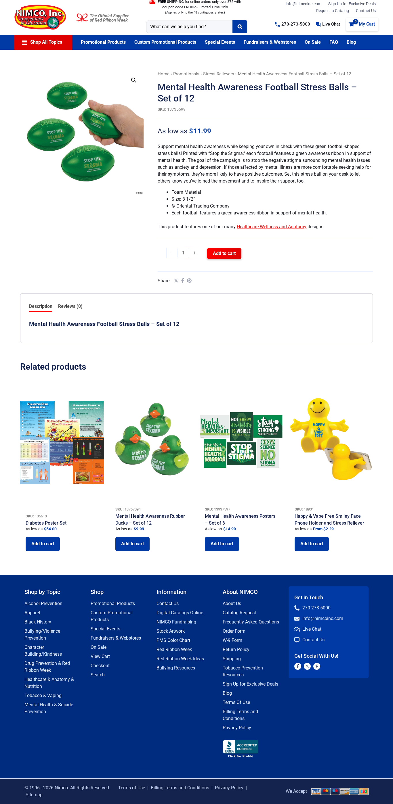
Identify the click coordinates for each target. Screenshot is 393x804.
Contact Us (366, 10)
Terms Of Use (236, 702)
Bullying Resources (176, 668)
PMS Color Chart (173, 640)
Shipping (232, 658)
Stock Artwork (171, 631)
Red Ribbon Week (174, 649)
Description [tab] (40, 306)
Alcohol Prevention (43, 603)
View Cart (100, 656)
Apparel (32, 612)
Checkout (100, 665)
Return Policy (236, 649)
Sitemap (34, 794)
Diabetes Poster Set (46, 523)
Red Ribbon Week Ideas (180, 658)
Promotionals (186, 73)
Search (98, 675)
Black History (37, 622)
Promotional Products (113, 603)
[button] (292, 24)
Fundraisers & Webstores (116, 638)
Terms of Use (131, 787)
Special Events (105, 629)
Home (163, 73)
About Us (232, 603)
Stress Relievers (218, 73)
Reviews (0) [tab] (70, 306)
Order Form (234, 631)
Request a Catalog (332, 10)
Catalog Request (239, 612)
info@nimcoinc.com (303, 3)
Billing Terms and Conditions (180, 787)
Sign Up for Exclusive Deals (352, 3)
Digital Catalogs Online (180, 612)
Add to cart (224, 253)
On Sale (98, 647)
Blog (227, 693)
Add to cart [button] (42, 543)
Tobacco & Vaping (43, 695)
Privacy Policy (237, 727)
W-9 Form (232, 640)
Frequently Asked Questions (251, 622)
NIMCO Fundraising (176, 622)
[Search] (239, 26)
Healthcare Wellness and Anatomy (271, 226)
